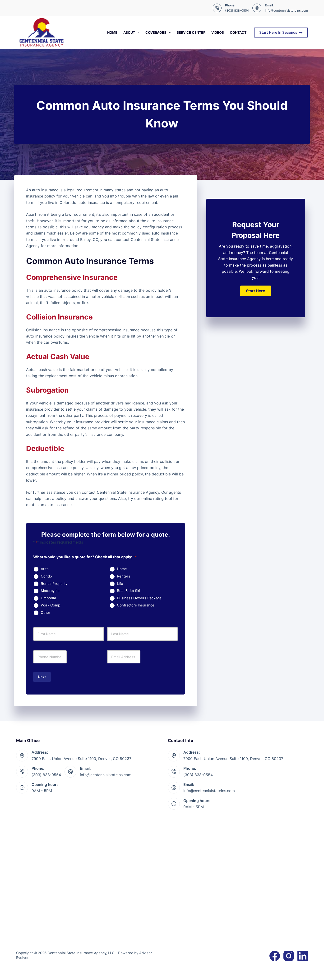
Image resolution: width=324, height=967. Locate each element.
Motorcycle (50, 591)
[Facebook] (274, 956)
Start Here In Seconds (278, 32)
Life (120, 584)
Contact (238, 32)
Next (42, 677)
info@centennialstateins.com (286, 10)
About (129, 32)
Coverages (155, 32)
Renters (123, 576)
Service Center (191, 32)
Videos (217, 32)
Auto (45, 569)
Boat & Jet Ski (128, 591)
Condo (46, 576)
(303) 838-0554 (237, 10)
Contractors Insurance (135, 605)
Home (112, 32)
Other (45, 612)
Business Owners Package (139, 598)
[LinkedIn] (302, 956)
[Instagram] (288, 956)
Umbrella (48, 598)
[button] (255, 291)
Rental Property (54, 584)
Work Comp (50, 605)
